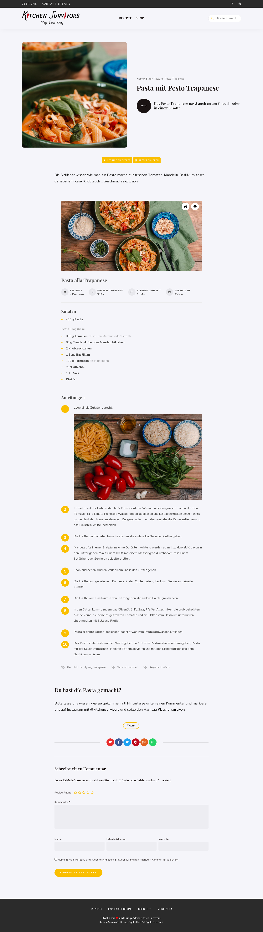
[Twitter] (127, 742)
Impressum (164, 909)
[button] (195, 206)
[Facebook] (119, 742)
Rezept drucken (148, 160)
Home (140, 79)
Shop (140, 18)
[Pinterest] (136, 742)
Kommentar (62, 802)
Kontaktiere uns (56, 4)
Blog (149, 79)
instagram (232, 4)
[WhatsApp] (153, 742)
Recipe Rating (62, 792)
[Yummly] (144, 742)
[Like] (110, 742)
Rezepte (125, 18)
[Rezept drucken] (185, 206)
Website (163, 839)
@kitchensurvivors (104, 709)
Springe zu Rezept (118, 160)
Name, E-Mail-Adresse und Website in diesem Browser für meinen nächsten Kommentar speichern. (118, 859)
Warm (131, 725)
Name (58, 839)
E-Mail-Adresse (116, 839)
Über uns (29, 4)
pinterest (240, 4)
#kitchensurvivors (172, 709)
